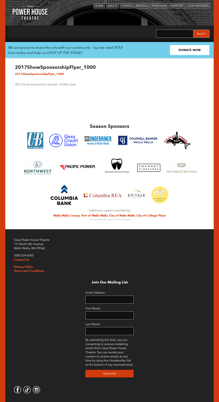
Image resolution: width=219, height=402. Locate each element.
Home (99, 6)
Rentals (142, 6)
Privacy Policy (23, 266)
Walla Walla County (66, 215)
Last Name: (92, 324)
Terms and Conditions (29, 271)
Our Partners (198, 6)
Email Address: (95, 292)
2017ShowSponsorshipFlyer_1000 (39, 74)
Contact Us (21, 259)
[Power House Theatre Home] (30, 7)
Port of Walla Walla (94, 215)
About (112, 6)
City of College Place (151, 215)
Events (126, 6)
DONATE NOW (190, 50)
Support (177, 6)
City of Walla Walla (122, 215)
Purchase (159, 6)
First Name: (93, 308)
